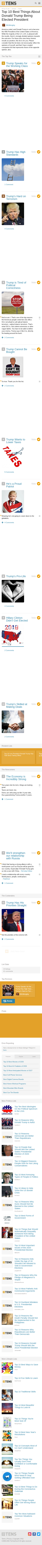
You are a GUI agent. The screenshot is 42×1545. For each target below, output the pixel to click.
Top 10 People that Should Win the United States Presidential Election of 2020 (25, 1150)
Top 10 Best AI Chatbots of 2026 (15, 1066)
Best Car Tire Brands (11, 1092)
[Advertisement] (21, 126)
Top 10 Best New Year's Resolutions (25, 1433)
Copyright (16, 1539)
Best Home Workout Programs (14, 1084)
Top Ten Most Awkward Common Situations (25, 1515)
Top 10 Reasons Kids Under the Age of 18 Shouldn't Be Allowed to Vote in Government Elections (25, 1263)
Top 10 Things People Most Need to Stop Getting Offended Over (25, 1475)
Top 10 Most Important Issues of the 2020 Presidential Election (25, 1247)
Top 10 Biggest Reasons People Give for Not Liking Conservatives (26, 1163)
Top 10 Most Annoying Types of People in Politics (26, 1176)
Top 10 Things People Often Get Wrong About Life (25, 1502)
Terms (4, 1539)
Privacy (9, 1539)
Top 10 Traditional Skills (25, 1392)
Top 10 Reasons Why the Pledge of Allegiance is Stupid (26, 1277)
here (4, 1050)
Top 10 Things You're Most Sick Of (24, 1420)
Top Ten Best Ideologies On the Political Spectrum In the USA (26, 1108)
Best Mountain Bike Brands (13, 1088)
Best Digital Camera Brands (13, 1079)
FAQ (21, 1539)
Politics (20, 8)
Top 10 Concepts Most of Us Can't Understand (26, 1447)
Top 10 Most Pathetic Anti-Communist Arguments (26, 1290)
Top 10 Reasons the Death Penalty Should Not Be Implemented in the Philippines (26, 1319)
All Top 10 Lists (6, 8)
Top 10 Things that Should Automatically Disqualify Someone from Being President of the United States (26, 1233)
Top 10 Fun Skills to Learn (26, 1378)
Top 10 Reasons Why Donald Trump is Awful (25, 1121)
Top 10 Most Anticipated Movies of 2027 (17, 1070)
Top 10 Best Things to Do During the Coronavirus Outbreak (26, 1489)
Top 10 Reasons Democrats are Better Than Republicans (24, 1136)
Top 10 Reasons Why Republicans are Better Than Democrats (25, 1332)
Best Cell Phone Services (12, 1075)
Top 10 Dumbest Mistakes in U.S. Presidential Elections (26, 1304)
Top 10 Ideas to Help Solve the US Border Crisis (24, 1190)
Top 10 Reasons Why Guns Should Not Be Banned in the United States (24, 1205)
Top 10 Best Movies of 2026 (13, 1062)
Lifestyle (14, 8)
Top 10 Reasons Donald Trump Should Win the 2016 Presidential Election (26, 1345)
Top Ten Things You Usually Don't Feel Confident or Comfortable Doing (26, 1462)
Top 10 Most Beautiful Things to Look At (24, 1406)
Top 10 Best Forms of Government (24, 1217)
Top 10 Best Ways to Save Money (26, 1365)
